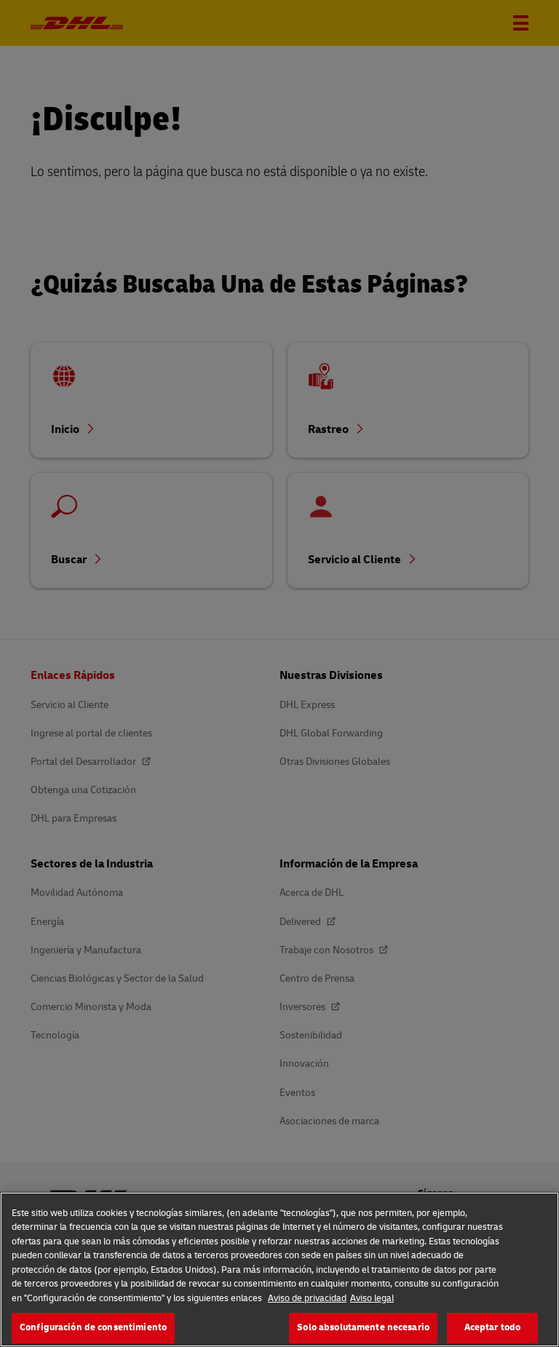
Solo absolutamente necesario (363, 1327)
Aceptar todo (492, 1327)
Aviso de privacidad (307, 1298)
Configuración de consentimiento (93, 1327)
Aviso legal (372, 1298)
